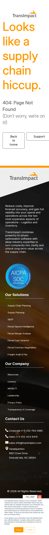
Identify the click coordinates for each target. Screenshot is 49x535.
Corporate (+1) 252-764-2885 (26, 430)
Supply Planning (16, 312)
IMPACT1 (12, 388)
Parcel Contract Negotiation (22, 347)
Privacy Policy (15, 402)
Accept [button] (18, 530)
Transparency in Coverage (21, 409)
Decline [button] (30, 530)
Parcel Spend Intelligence (21, 326)
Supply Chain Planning (19, 305)
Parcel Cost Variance (18, 340)
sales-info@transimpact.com (25, 442)
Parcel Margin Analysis (19, 333)
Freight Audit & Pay (17, 354)
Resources (13, 374)
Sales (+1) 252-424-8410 (23, 436)
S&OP (10, 319)
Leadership (13, 395)
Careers (12, 381)
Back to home (14, 140)
